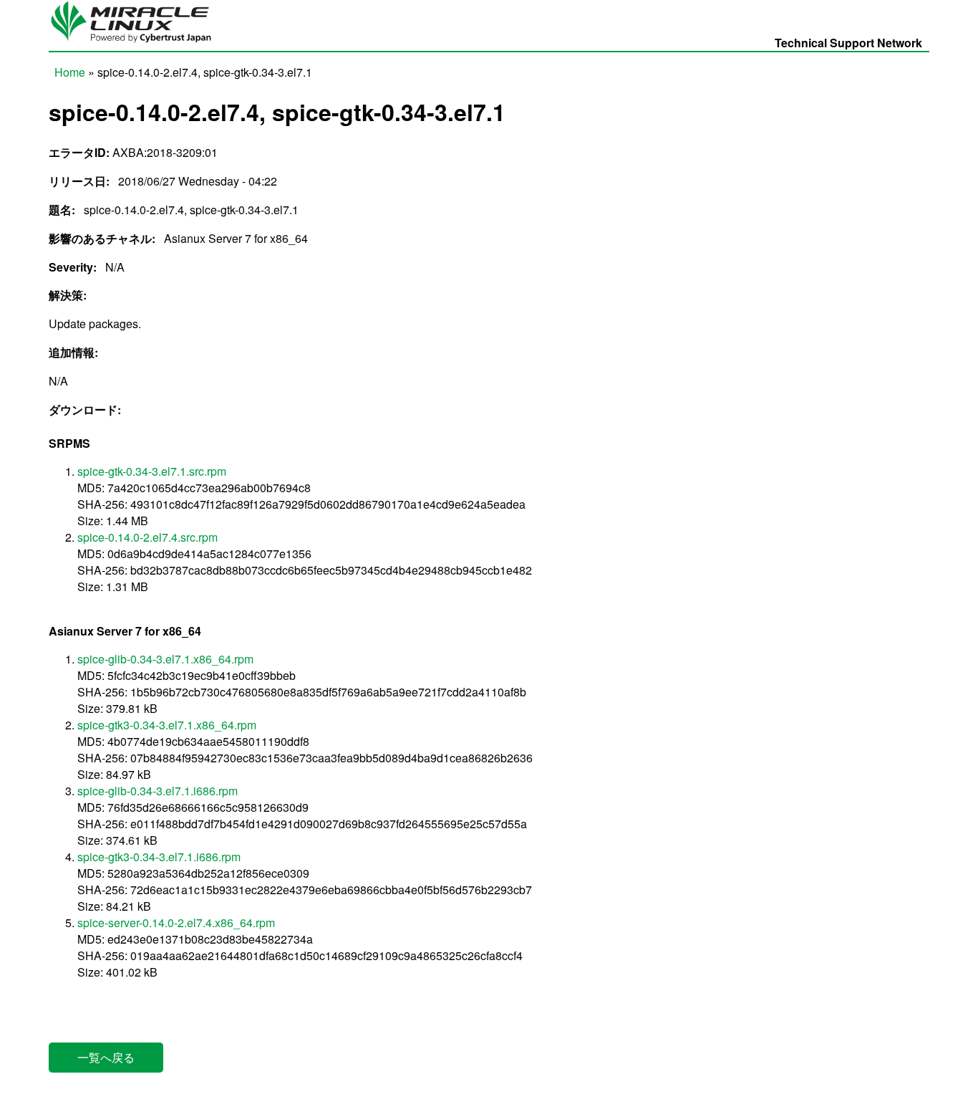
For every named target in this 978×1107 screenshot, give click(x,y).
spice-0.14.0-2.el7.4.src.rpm (147, 537)
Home (69, 72)
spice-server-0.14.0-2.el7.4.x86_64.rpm (176, 922)
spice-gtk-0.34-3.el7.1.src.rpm (151, 471)
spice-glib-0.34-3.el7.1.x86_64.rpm (165, 659)
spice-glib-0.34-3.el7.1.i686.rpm (157, 790)
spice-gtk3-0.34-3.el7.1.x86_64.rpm (166, 725)
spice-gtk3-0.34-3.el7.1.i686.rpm (159, 856)
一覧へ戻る (106, 1057)
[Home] (137, 42)
